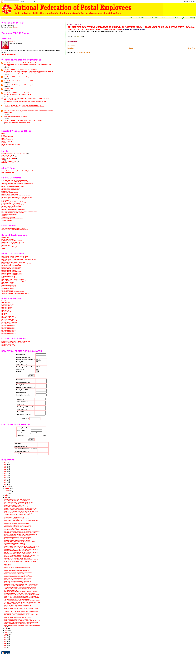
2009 (5, 643)
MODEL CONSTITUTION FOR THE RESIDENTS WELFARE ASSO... (21, 511)
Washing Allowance (7, 220)
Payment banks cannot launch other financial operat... (17, 537)
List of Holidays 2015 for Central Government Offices (17, 603)
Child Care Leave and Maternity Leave (12, 186)
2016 (5, 481)
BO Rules (4, 301)
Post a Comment (71, 45)
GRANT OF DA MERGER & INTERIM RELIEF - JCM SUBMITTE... (21, 616)
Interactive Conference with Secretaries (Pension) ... (17, 575)
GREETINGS (7, 564)
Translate (15, 27)
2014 (5, 484)
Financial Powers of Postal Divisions (11, 273)
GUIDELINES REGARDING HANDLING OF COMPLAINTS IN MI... (21, 552)
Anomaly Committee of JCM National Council (14, 182)
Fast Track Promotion (7, 239)
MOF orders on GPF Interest (9, 284)
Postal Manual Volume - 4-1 (9, 327)
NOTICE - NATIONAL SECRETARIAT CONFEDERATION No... (20, 508)
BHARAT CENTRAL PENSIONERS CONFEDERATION (18, 556)
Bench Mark (5, 237)
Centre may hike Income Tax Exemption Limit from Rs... (18, 572)
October (7, 490)
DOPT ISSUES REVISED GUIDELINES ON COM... (17, 550)
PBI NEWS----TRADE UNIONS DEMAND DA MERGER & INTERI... (21, 585)
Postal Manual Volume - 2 (8, 324)
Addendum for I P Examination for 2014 (14, 517)
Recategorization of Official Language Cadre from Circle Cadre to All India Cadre (25, 101)
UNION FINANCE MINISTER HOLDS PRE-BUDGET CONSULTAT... (21, 591)
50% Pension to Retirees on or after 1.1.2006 (14, 180)
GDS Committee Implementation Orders (13, 228)
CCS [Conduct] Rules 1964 (9, 345)
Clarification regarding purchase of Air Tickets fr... (17, 528)
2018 (5, 477)
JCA (2, 160)
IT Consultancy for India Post (9, 278)
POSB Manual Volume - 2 (8, 318)
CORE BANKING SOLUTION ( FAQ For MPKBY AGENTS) (19, 541)
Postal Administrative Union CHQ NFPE (15, 116)
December (7, 486)
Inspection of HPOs (6, 307)
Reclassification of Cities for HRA (11, 206)
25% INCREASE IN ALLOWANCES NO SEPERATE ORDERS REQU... (22, 594)
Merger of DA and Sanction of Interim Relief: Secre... (17, 558)
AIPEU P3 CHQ (8, 89)
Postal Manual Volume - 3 (8, 325)
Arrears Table (5, 185)
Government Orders (7, 155)
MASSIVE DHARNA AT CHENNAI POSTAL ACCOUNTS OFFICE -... (21, 555)
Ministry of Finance (7, 139)
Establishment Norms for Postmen (11, 265)
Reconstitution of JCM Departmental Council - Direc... (17, 519)
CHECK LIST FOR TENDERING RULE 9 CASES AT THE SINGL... (21, 622)
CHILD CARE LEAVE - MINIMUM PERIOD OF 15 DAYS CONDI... (21, 614)
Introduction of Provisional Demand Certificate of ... (17, 579)
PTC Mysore (5, 143)
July (6, 495)
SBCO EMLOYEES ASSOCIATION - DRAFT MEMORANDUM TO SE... (22, 601)
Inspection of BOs (6, 305)
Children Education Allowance (10, 189)
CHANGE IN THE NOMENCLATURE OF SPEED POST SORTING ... (21, 563)
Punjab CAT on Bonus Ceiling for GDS (12, 242)
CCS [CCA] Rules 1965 (7, 344)
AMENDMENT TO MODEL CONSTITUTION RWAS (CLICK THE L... (22, 593)
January (7, 634)
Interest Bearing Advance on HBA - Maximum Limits (16, 197)
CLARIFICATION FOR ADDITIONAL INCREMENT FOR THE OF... (21, 560)
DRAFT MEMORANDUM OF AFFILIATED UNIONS (17, 623)
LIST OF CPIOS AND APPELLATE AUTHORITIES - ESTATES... (20, 561)
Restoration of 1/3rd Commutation (11, 208)
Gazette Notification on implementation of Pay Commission (18, 171)
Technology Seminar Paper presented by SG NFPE (16, 293)
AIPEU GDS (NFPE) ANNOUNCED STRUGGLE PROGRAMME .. (21, 596)
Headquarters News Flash (8, 157)
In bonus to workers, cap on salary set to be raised (17, 122)
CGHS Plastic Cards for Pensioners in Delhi (13, 258)
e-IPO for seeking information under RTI (14, 544)
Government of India (7, 136)
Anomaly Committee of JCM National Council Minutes (17, 183)
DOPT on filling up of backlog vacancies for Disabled (16, 264)
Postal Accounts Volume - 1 (9, 321)
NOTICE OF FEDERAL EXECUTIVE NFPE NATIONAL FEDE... (20, 522)
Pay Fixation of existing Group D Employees (14, 205)
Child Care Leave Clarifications (10, 188)
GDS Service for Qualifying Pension (11, 240)
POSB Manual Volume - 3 (8, 319)
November (7, 488)
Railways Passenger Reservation (10, 144)
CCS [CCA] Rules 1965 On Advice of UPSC (13, 342)
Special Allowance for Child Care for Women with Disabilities (19, 211)
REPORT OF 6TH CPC (8, 172)
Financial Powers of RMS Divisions (11, 274)
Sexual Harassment (7, 290)
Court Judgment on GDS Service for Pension (14, 153)
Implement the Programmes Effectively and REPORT (18, 94)
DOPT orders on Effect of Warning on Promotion (15, 341)
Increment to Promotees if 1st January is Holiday (15, 195)
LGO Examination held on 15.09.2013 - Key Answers (17, 516)
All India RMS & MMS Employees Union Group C (18, 85)
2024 (5, 466)
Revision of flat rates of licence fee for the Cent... (16, 607)
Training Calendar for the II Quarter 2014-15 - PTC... (17, 514)
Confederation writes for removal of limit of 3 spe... (17, 499)
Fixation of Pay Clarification (9, 194)
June (6, 497)
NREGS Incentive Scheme (8, 163)
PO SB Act (4, 313)
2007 (5, 647)
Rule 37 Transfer (6, 245)
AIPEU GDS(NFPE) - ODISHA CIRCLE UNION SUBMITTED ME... (21, 584)
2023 (5, 468)
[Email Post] (83, 36)
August (7, 494)
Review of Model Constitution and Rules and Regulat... (17, 617)
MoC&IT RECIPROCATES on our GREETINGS (16, 500)
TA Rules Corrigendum (8, 217)
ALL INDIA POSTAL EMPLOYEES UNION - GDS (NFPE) (20, 70)
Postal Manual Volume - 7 (8, 331)
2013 (5, 636)
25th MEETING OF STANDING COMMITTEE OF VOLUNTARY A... (21, 611)
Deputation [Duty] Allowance (9, 192)
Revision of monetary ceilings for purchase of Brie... (17, 540)
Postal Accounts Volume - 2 (9, 322)
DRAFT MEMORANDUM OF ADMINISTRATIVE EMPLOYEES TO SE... (22, 620)
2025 (5, 464)
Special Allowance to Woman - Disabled (12, 212)
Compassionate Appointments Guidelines (13, 262)
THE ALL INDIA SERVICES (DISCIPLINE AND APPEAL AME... (20, 587)
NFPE (13, 41)
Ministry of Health (6, 141)
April (6, 628)
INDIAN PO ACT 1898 (7, 304)
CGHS (3, 133)
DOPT (3, 135)
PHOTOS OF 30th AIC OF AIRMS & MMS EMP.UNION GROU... (21, 547)
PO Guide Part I (6, 311)
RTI (2, 146)
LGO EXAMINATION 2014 (11, 590)
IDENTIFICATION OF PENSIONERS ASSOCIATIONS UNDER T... (21, 549)
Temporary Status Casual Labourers (12, 218)
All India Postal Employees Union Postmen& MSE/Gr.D (20, 62)
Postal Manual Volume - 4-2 (9, 328)
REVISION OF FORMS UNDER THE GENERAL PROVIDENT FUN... (22, 531)
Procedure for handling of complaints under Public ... (17, 523)
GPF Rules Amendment (8, 276)
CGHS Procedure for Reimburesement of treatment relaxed (18, 259)
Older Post (191, 48)
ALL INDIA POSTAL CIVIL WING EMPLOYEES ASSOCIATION (23, 120)
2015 (5, 482)
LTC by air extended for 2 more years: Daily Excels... (17, 535)
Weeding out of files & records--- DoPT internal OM (17, 529)
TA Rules (4, 215)
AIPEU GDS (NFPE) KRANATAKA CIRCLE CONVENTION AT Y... (21, 588)
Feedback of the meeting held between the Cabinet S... (17, 569)
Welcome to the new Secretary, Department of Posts (17, 599)
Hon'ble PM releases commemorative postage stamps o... (18, 567)
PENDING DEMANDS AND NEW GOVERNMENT (17, 554)
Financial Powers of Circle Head (10, 268)
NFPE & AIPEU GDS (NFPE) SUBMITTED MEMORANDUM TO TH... (22, 597)
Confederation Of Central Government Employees (18, 77)
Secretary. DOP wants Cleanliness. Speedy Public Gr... (17, 503)
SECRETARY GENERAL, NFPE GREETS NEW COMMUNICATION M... (22, 602)
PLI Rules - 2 (5, 310)
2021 (5, 471)
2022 (5, 469)
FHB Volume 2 (5, 302)
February (7, 632)
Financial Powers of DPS (8, 270)
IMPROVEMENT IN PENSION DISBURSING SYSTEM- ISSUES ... (21, 532)
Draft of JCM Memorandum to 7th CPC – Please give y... (18, 513)
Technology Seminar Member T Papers (12, 291)
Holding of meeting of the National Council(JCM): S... (17, 570)
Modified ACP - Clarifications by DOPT (12, 279)
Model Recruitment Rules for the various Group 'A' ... (17, 619)
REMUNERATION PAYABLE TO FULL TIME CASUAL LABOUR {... (21, 520)
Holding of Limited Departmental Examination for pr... (18, 605)
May (6, 626)
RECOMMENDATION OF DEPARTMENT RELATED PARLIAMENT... (22, 625)
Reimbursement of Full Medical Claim (12, 243)
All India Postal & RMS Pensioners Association (17, 93)
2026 (5, 462)
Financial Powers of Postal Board (11, 271)
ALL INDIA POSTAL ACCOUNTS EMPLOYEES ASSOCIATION (22, 105)
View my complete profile (8, 54)
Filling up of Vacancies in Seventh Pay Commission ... (17, 581)
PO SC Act (4, 315)
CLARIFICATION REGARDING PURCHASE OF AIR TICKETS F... (21, 546)
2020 (5, 473)
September (8, 492)
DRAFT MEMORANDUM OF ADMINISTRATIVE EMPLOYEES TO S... (22, 610)
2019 (5, 475)
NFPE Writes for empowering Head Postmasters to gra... (18, 502)
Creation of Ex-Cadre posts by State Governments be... (18, 526)
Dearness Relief (5, 191)
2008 (5, 645)
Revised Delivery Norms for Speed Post (14, 505)
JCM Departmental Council (9, 161)
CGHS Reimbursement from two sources (13, 261)
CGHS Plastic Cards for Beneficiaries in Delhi (14, 256)
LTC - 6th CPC (5, 200)
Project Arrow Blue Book (8, 287)
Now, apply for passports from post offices (14, 543)
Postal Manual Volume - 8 (8, 333)
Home (131, 48)
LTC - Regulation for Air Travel (10, 203)
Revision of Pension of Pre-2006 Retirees (13, 209)
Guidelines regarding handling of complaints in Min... (17, 525)
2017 (5, 479)
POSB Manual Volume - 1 (8, 316)
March (6, 630)
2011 (5, 639)
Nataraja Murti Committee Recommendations (14, 229)
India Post (4, 138)
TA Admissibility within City (9, 214)
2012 (5, 638)
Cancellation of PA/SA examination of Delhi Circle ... (17, 538)
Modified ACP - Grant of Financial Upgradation (15, 281)
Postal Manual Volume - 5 (8, 330)
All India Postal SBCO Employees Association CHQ (18, 81)
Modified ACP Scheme (7, 282)
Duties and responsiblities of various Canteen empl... (17, 582)
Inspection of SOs (6, 308)
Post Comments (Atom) (83, 52)
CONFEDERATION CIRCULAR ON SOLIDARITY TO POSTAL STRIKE (24, 107)
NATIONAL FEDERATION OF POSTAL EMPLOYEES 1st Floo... (20, 509)
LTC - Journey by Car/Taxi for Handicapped (14, 202)
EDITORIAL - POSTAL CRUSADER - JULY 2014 (16, 506)
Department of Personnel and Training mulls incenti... (17, 578)
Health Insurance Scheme (8, 158)
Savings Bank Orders (7, 288)
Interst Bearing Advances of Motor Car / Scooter (15, 199)
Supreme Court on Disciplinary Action (12, 247)
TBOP (3, 248)
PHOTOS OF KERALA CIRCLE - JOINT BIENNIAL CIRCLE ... (20, 534)
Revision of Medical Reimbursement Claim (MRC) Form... (18, 576)
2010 (5, 641)
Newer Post (70, 48)
